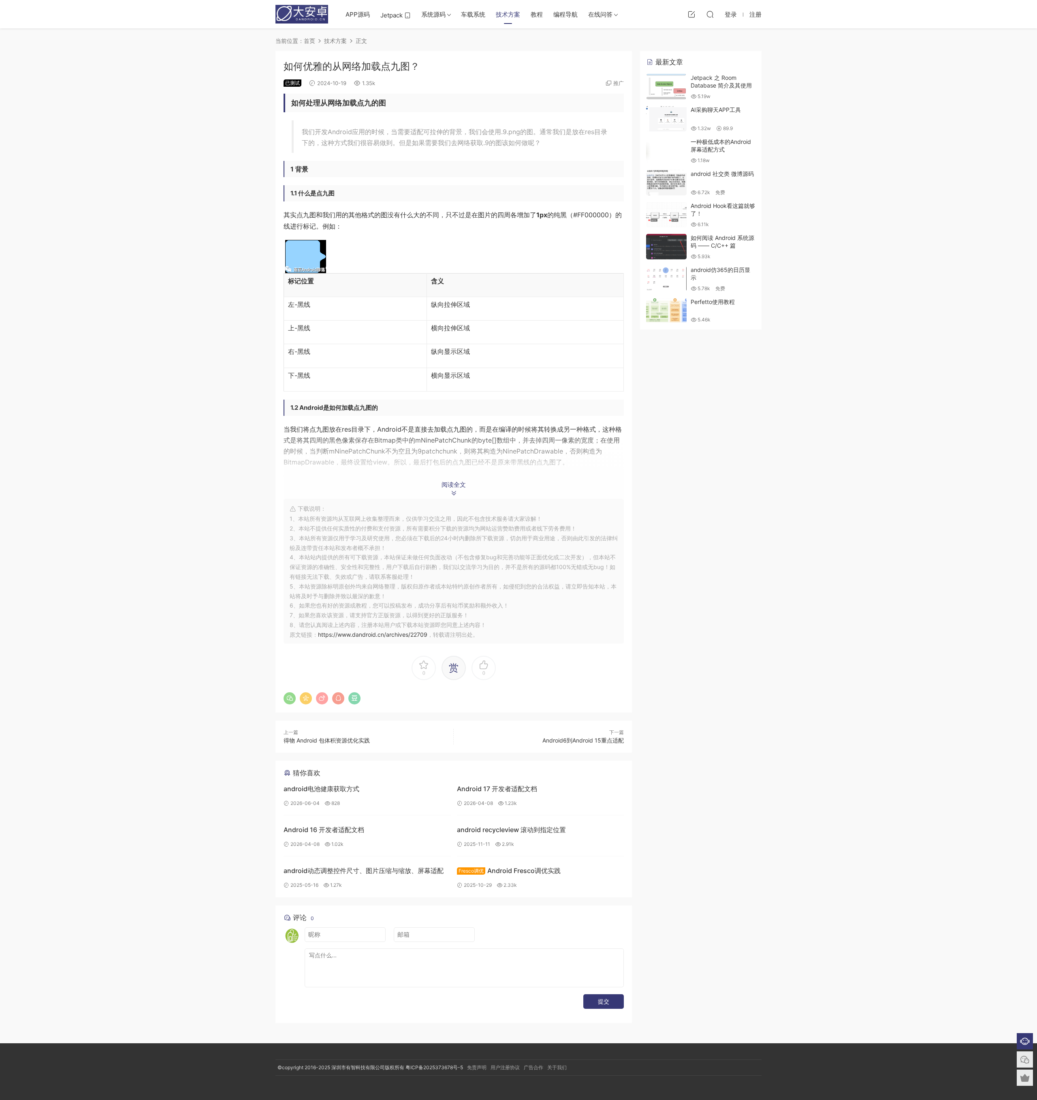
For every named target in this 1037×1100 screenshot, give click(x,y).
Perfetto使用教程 (713, 301)
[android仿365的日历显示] (666, 278)
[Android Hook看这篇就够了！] (666, 214)
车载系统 (473, 14)
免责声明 (476, 1067)
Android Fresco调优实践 (510, 871)
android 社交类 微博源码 (722, 173)
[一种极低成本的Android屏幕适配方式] (666, 150)
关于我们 (557, 1067)
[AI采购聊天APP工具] (666, 118)
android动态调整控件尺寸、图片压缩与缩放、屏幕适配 (364, 871)
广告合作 (533, 1067)
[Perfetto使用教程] (666, 310)
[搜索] (710, 14)
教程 (537, 14)
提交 (603, 1001)
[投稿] (691, 14)
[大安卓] (301, 14)
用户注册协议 (505, 1067)
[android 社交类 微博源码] (666, 182)
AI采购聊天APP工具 (716, 109)
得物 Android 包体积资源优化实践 (327, 740)
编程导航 (565, 14)
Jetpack (392, 15)
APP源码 (358, 14)
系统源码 (433, 14)
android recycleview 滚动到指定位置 (511, 830)
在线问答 (600, 14)
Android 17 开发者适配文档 (497, 789)
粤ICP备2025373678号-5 (434, 1067)
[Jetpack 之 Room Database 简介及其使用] (666, 86)
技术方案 (508, 14)
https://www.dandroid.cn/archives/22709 (372, 634)
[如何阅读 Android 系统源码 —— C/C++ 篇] (666, 246)
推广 (618, 83)
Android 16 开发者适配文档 (324, 830)
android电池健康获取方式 (321, 789)
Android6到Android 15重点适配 (583, 740)
